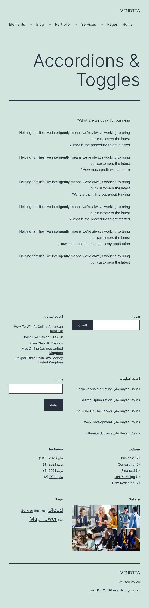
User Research (123, 483)
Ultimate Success (99, 433)
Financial (128, 470)
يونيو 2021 (56, 470)
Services (88, 24)
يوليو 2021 (56, 464)
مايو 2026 (56, 458)
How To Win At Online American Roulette (38, 329)
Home (127, 24)
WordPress (110, 590)
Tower (49, 519)
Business (127, 458)
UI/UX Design (125, 477)
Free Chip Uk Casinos (46, 343)
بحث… (58, 379)
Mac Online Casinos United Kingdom (42, 351)
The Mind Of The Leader (93, 411)
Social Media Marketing (94, 389)
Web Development (98, 422)
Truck (60, 520)
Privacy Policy (129, 582)
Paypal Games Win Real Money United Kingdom (39, 360)
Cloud (55, 510)
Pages (112, 24)
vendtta (130, 10)
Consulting (126, 464)
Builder (27, 510)
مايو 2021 (56, 477)
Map (35, 519)
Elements (17, 24)
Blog (40, 24)
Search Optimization (96, 400)
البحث (136, 317)
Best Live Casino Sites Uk (43, 337)
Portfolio (62, 24)
